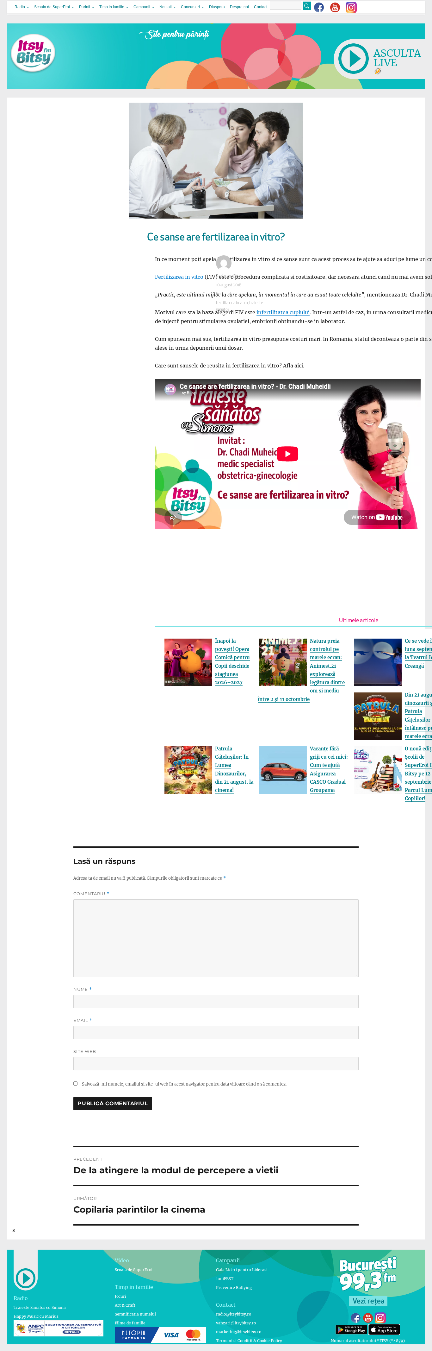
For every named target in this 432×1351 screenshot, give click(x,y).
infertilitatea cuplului (283, 312)
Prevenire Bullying (234, 1287)
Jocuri (120, 1296)
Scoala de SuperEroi (52, 7)
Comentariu (91, 893)
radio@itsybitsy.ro (233, 1314)
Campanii (141, 7)
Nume (82, 989)
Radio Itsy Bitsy (229, 276)
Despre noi (239, 7)
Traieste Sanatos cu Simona (40, 1307)
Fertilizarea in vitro (179, 277)
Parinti (84, 7)
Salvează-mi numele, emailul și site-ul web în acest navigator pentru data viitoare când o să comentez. (184, 1084)
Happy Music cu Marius (36, 1316)
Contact (260, 7)
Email (82, 1020)
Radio (20, 7)
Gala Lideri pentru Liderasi (242, 1269)
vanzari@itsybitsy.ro (236, 1323)
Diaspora (217, 7)
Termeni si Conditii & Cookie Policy (249, 1340)
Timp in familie (111, 7)
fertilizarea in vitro (232, 303)
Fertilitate (225, 294)
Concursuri (190, 7)
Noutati (165, 7)
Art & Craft (125, 1305)
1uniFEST (224, 1278)
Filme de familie (130, 1323)
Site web (84, 1051)
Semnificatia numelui (135, 1314)
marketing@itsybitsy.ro (238, 1331)
